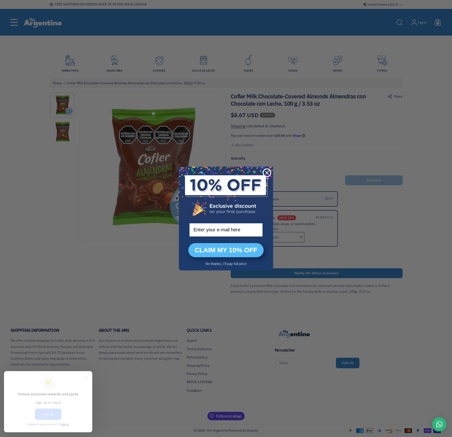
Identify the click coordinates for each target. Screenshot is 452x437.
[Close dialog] (267, 172)
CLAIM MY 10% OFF (226, 250)
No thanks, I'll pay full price (226, 264)
